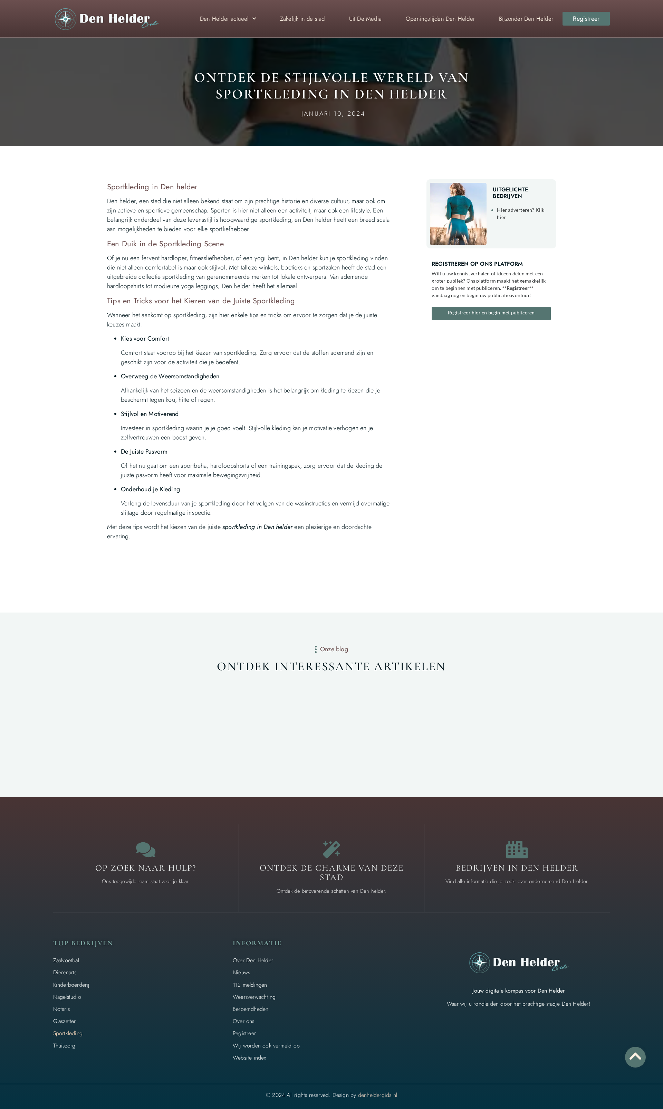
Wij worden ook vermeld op (266, 1046)
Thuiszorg (64, 1046)
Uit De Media (365, 19)
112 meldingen (250, 985)
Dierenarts (65, 972)
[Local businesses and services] (517, 849)
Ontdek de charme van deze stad (332, 873)
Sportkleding (68, 1033)
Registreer (244, 1033)
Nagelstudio (67, 997)
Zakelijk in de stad (302, 19)
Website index (249, 1058)
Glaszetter (64, 1021)
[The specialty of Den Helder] (331, 849)
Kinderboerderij (71, 985)
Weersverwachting (254, 997)
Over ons (243, 1021)
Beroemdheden (250, 1009)
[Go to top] (635, 1056)
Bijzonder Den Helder (526, 19)
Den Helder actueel (224, 19)
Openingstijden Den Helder (440, 19)
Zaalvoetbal (66, 960)
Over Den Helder (253, 960)
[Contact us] (145, 849)
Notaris (61, 1009)
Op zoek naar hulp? (145, 868)
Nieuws (241, 972)
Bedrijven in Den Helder (517, 868)
